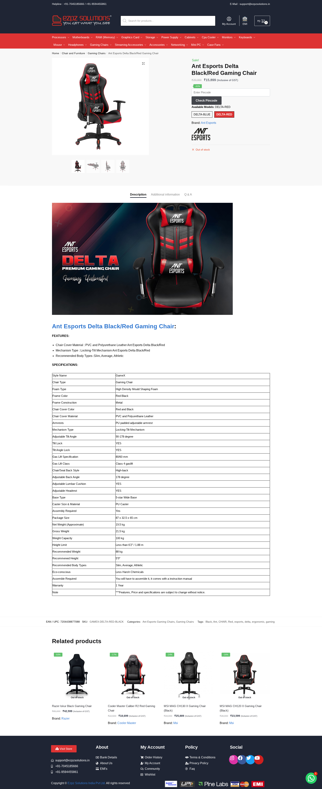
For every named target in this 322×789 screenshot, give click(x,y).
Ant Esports (208, 122)
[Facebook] (242, 759)
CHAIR (223, 621)
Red (230, 621)
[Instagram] (233, 759)
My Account (229, 23)
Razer (65, 718)
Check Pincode (206, 100)
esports (238, 621)
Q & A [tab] (188, 194)
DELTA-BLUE (202, 114)
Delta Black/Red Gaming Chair (131, 326)
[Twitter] (250, 759)
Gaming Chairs (96, 53)
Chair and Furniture (73, 53)
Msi (175, 723)
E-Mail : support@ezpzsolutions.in (250, 3)
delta (247, 621)
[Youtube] (258, 759)
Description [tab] (138, 194)
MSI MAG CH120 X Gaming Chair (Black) (241, 708)
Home (55, 53)
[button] (143, 63)
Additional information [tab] (165, 194)
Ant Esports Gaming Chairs (159, 621)
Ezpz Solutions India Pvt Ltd (86, 783)
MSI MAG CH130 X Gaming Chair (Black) (185, 708)
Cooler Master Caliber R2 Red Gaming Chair (131, 708)
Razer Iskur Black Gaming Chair (72, 706)
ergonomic (258, 621)
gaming (270, 621)
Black (209, 621)
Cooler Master (126, 723)
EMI (245, 23)
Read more (77, 731)
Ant (215, 621)
